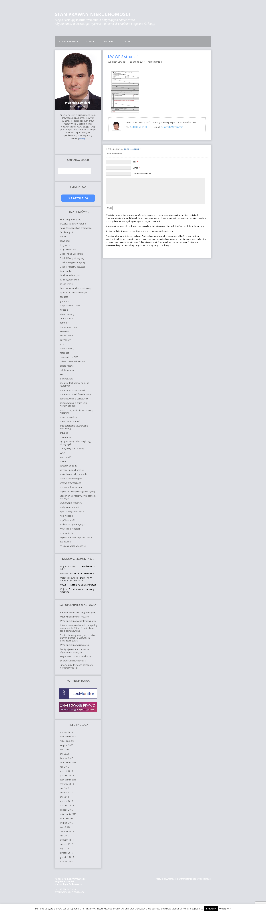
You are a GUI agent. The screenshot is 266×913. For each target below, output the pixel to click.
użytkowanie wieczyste (71, 502)
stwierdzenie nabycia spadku (74, 474)
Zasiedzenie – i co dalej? (82, 573)
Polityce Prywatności (152, 221)
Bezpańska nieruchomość (73, 660)
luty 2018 (64, 796)
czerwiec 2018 (67, 783)
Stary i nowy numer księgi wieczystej (76, 579)
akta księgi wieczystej (70, 219)
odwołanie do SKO (69, 357)
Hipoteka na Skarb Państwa (82, 584)
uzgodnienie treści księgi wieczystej (77, 491)
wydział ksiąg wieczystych (72, 524)
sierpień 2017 (66, 822)
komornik (64, 322)
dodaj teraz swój (131, 148)
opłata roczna (67, 365)
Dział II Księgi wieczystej (72, 258)
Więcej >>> (225, 908)
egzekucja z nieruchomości (73, 292)
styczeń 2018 (66, 801)
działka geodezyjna (69, 279)
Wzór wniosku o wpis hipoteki (74, 644)
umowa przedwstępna (71, 478)
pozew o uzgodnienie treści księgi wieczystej (76, 411)
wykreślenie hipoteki (70, 528)
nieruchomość (67, 348)
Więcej (82, 138)
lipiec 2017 (65, 827)
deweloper (65, 240)
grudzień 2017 (67, 805)
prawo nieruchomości (70, 421)
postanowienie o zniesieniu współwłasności (73, 404)
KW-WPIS (64, 331)
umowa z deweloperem (71, 487)
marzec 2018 (66, 792)
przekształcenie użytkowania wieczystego (74, 427)
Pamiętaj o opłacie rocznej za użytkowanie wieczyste (74, 650)
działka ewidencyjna (70, 275)
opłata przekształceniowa (72, 361)
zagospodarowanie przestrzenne (76, 537)
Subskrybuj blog (78, 198)
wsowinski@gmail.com (172, 126)
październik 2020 (68, 736)
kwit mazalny (66, 335)
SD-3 (62, 452)
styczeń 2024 (66, 732)
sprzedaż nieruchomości (72, 469)
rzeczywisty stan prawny (72, 448)
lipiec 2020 (65, 749)
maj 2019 (64, 766)
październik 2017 (68, 814)
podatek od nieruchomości (73, 390)
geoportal (64, 301)
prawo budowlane (69, 417)
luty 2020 (64, 753)
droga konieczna (68, 249)
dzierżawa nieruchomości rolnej (75, 288)
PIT (61, 374)
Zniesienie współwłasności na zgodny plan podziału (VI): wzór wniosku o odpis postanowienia (78, 628)
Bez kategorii (66, 232)
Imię (135, 161)
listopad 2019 (66, 758)
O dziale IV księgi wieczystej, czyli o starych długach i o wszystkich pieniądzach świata (77, 638)
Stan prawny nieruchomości (92, 14)
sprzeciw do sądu (68, 465)
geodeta (64, 296)
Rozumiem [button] (211, 908)
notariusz (64, 352)
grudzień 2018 (67, 775)
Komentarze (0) (155, 61)
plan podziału (66, 378)
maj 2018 (64, 788)
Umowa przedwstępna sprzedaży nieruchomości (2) (76, 666)
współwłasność (67, 520)
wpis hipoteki (66, 515)
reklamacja (65, 437)
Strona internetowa (142, 173)
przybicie (64, 432)
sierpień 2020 (66, 745)
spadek (63, 461)
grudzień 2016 (67, 857)
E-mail (136, 167)
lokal (62, 344)
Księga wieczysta (68, 327)
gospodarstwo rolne (70, 305)
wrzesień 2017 (67, 818)
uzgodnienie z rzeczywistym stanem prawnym (78, 497)
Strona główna (68, 41)
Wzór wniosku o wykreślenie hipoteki (78, 620)
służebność (65, 457)
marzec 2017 (66, 844)
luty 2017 (64, 848)
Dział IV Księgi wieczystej (72, 266)
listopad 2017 (66, 809)
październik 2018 (68, 779)
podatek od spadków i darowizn (75, 394)
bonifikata (65, 236)
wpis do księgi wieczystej (72, 511)
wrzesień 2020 (67, 740)
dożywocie (65, 245)
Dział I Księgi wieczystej (71, 253)
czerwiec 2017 (67, 831)
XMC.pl (63, 584)
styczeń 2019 (66, 771)
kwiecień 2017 (67, 839)
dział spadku (66, 271)
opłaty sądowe (67, 370)
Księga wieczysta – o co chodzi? (76, 656)
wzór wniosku (66, 533)
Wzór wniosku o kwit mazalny (74, 616)
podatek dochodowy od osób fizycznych (74, 384)
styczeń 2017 (66, 852)
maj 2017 (64, 835)
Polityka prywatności (165, 878)
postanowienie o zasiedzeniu (74, 398)
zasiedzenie (65, 541)
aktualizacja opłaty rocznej (73, 223)
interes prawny (67, 314)
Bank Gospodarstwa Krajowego (76, 227)
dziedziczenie (66, 283)
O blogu (108, 41)
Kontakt (126, 41)
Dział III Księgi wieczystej (72, 262)
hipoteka (64, 309)
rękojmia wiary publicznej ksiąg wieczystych (75, 443)
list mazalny (65, 339)
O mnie (90, 41)
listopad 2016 (66, 861)
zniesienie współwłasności (73, 545)
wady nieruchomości (70, 507)
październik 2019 (68, 762)
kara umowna (66, 318)
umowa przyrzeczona (70, 482)
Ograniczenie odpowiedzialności (195, 878)
